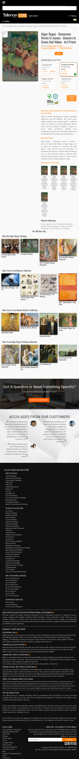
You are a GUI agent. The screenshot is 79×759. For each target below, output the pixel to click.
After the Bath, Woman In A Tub (29, 368)
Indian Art (9, 485)
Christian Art (10, 537)
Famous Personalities (13, 563)
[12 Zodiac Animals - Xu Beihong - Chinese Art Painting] (49, 283)
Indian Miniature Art (12, 487)
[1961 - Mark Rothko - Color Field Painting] (68, 287)
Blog (3, 751)
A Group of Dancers (27, 254)
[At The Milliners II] (49, 353)
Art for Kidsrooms (12, 585)
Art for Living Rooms (13, 578)
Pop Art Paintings (11, 495)
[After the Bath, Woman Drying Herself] (10, 354)
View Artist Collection (48, 48)
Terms (4, 740)
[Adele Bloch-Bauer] (10, 322)
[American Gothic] (49, 323)
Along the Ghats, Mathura (29, 328)
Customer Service (8, 749)
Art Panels (9, 511)
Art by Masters (47, 224)
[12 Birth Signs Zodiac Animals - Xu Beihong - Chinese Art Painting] (29, 284)
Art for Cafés (10, 593)
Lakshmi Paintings (12, 524)
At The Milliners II (45, 364)
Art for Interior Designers (14, 607)
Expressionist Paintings (13, 478)
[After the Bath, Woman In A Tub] (29, 355)
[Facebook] (69, 744)
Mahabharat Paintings (13, 546)
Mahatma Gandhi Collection (15, 528)
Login (30, 16)
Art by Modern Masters (63, 224)
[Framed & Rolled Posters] (25, 644)
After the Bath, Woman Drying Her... (66, 258)
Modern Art (9, 489)
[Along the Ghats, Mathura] (29, 319)
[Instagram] (72, 744)
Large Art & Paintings (13, 561)
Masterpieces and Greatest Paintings (18, 548)
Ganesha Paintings (12, 522)
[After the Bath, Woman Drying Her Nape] (68, 247)
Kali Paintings (10, 569)
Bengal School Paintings (14, 535)
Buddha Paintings (11, 515)
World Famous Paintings (60, 228)
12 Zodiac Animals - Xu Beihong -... (47, 295)
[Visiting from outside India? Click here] (53, 612)
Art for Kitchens (11, 583)
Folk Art (8, 491)
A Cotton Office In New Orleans (8, 256)
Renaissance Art (11, 500)
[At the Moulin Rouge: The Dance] (68, 319)
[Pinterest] (75, 744)
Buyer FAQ (5, 734)
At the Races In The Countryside (65, 359)
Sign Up (35, 16)
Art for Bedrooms (12, 580)
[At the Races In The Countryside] (68, 350)
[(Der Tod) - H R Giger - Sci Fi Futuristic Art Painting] (10, 279)
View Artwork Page (65, 48)
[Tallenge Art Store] (15, 15)
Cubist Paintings (11, 476)
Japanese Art (10, 533)
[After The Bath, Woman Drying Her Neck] (49, 250)
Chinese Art (9, 539)
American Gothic (45, 336)
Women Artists (11, 543)
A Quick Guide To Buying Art (11, 730)
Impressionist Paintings (13, 480)
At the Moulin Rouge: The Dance (67, 329)
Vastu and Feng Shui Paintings (16, 572)
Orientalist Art (10, 493)
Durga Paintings (11, 567)
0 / (72, 16)
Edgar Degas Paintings (50, 226)
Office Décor (10, 602)
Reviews (5, 736)
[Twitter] (66, 744)
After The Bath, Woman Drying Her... (47, 264)
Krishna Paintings (11, 513)
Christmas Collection (13, 554)
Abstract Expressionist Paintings (16, 504)
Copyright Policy (7, 743)
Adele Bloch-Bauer (7, 333)
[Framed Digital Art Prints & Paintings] (36, 667)
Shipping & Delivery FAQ (10, 732)
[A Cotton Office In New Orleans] (10, 246)
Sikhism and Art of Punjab (14, 565)
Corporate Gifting (11, 604)
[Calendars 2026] (17, 632)
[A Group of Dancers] (29, 245)
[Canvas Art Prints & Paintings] (29, 655)
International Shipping (9, 747)
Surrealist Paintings (12, 502)
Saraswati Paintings (12, 526)
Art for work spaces (12, 596)
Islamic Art (9, 482)
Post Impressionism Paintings (16, 498)
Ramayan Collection (12, 556)
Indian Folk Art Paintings (14, 552)
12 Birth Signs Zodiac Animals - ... (27, 298)
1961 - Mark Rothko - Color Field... (67, 303)
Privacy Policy (7, 745)
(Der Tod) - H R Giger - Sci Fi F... (9, 289)
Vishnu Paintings (11, 520)
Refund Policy (7, 738)
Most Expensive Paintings (14, 550)
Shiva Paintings (11, 517)
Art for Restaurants (12, 589)
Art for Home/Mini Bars (13, 587)
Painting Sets (10, 559)
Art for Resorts (11, 591)
